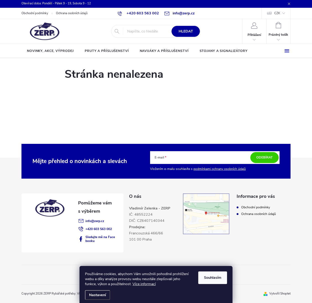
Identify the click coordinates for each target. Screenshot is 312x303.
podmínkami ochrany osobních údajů (219, 169)
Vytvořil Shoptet (280, 294)
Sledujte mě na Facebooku (100, 239)
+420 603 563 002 (98, 229)
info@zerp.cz (94, 221)
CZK (277, 13)
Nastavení (97, 295)
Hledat (186, 31)
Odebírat (264, 157)
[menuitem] (50, 51)
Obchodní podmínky (34, 13)
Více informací (144, 284)
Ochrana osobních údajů (71, 13)
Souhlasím (212, 277)
